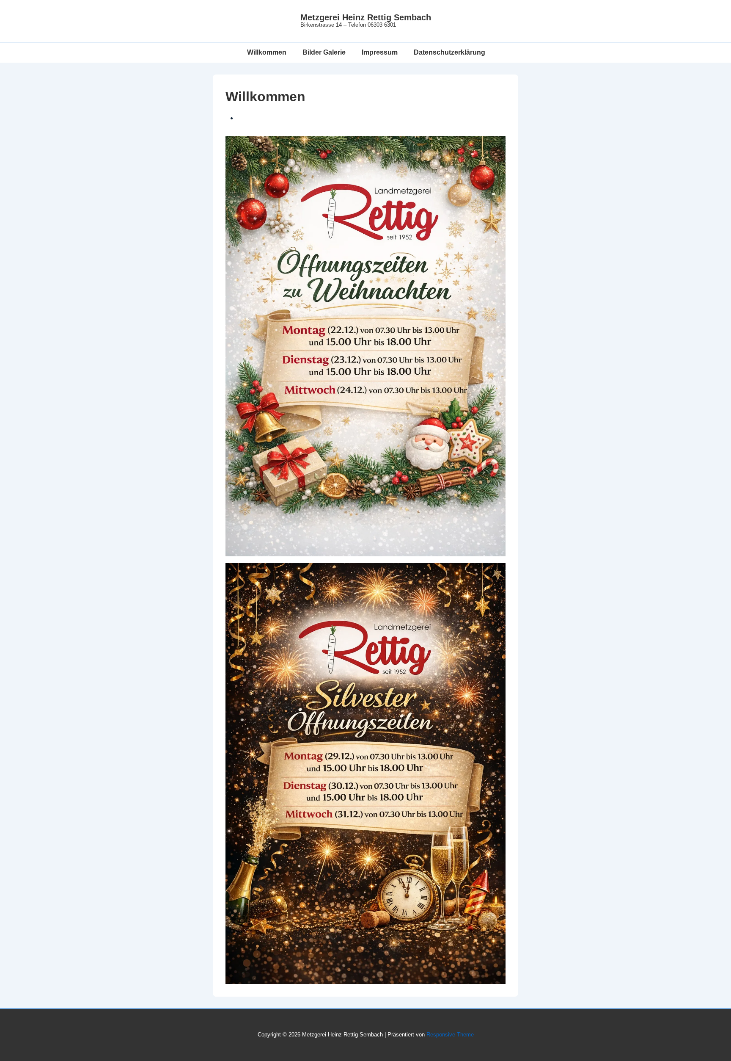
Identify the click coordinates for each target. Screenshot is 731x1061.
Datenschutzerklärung (449, 52)
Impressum (380, 52)
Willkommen (266, 52)
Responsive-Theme (450, 1034)
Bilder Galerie (324, 52)
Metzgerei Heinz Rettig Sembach (365, 17)
